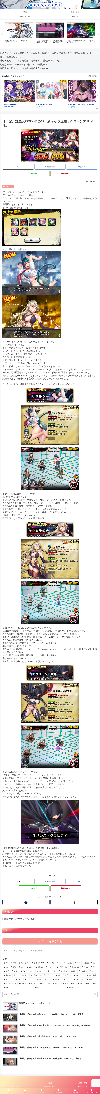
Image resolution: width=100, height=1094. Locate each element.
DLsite (92, 76)
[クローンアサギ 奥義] (50, 822)
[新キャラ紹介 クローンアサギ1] (50, 702)
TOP (17, 1083)
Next (98, 34)
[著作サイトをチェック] (26, 902)
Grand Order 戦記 (10, 104)
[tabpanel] (19, 34)
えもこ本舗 (71, 107)
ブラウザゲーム (17, 1086)
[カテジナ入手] (31, 316)
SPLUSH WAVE (9, 107)
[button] (95, 994)
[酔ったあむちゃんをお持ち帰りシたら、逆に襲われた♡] (83, 91)
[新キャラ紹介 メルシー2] (50, 468)
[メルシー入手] (31, 272)
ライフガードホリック (44, 104)
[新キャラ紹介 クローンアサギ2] (50, 746)
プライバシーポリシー (82, 1086)
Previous (2, 34)
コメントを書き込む (50, 941)
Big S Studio (40, 107)
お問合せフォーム (50, 1086)
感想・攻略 (82, 1083)
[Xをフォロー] (74, 902)
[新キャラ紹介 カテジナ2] (50, 602)
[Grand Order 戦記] (19, 91)
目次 (50, 1083)
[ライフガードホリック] (51, 91)
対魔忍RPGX (9, 187)
